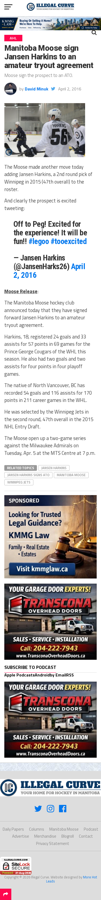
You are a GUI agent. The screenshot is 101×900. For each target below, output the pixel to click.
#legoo (39, 241)
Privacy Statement (52, 843)
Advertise (20, 836)
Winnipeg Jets (18, 482)
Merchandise (45, 836)
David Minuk (36, 89)
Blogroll (67, 836)
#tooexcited (69, 241)
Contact (86, 836)
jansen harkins (54, 468)
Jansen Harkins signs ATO (28, 475)
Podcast (91, 829)
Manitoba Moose (71, 475)
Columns (36, 829)
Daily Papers (13, 829)
